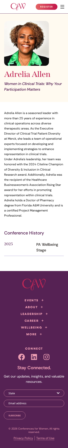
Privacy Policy (23, 438)
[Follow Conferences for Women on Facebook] (22, 357)
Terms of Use (45, 438)
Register (48, 7)
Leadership (32, 314)
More (31, 334)
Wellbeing (31, 327)
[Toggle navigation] (62, 7)
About (31, 307)
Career (32, 321)
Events (31, 300)
